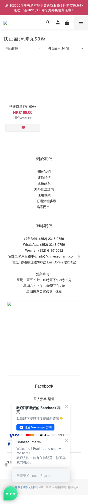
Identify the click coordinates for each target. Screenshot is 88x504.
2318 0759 (57, 244)
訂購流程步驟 (45, 200)
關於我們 (44, 171)
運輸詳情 (44, 177)
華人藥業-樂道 (44, 398)
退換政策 (44, 183)
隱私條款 (14, 487)
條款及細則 (30, 487)
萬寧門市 (43, 206)
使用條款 (44, 195)
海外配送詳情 (44, 189)
